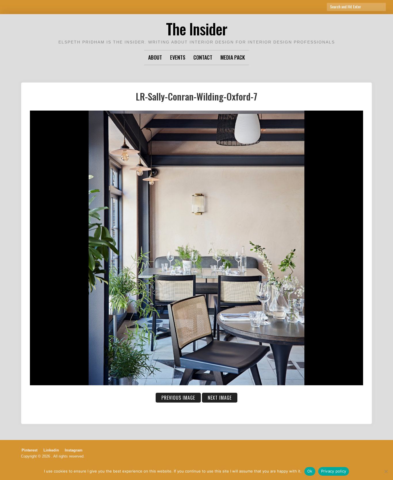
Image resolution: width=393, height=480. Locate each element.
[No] (386, 471)
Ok (309, 471)
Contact (202, 57)
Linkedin (51, 450)
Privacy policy (333, 471)
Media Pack (232, 57)
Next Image (220, 397)
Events (177, 57)
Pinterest (29, 450)
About (155, 57)
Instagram (74, 450)
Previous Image (178, 397)
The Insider (196, 29)
